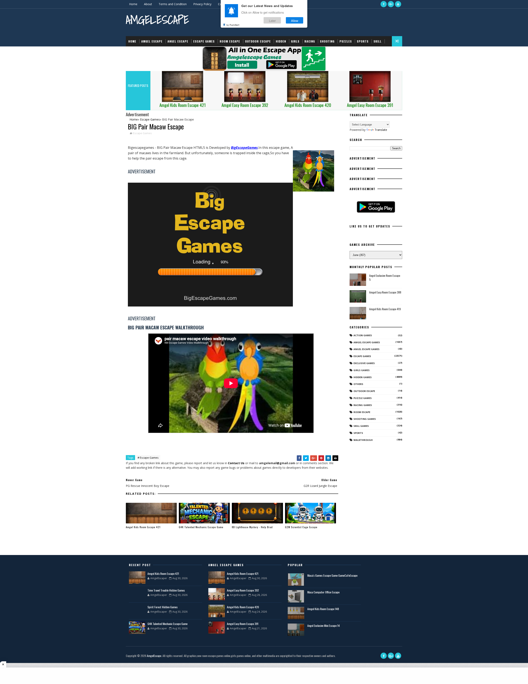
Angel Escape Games (367, 349)
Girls (295, 41)
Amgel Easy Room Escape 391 (242, 623)
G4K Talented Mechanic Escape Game (201, 527)
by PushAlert (232, 24)
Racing (309, 41)
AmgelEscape (157, 20)
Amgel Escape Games (367, 342)
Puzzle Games (363, 398)
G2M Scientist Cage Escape (301, 527)
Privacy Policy (202, 4)
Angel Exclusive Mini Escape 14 (323, 625)
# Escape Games (148, 457)
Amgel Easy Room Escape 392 (243, 590)
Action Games (363, 335)
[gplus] (391, 4)
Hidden (281, 41)
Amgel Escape (152, 41)
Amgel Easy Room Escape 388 (385, 292)
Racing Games (363, 405)
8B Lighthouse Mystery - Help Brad (252, 527)
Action (133, 51)
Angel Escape (177, 41)
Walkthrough (363, 439)
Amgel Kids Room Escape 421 (143, 527)
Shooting (327, 41)
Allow (294, 20)
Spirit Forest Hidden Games (162, 607)
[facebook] (384, 4)
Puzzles (345, 41)
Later (272, 20)
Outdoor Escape (258, 41)
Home (133, 4)
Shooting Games (365, 418)
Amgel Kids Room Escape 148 (323, 609)
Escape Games (204, 41)
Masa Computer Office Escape (323, 592)
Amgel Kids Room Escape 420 (243, 607)
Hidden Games (363, 377)
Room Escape (230, 41)
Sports (363, 41)
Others (358, 384)
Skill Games (361, 425)
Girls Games (362, 370)
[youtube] (398, 4)
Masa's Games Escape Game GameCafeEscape (332, 575)
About (148, 4)
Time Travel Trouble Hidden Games (166, 590)
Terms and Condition (173, 4)
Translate (381, 130)
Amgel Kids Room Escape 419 (385, 309)
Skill (378, 41)
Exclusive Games (364, 363)
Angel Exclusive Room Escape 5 (384, 277)
